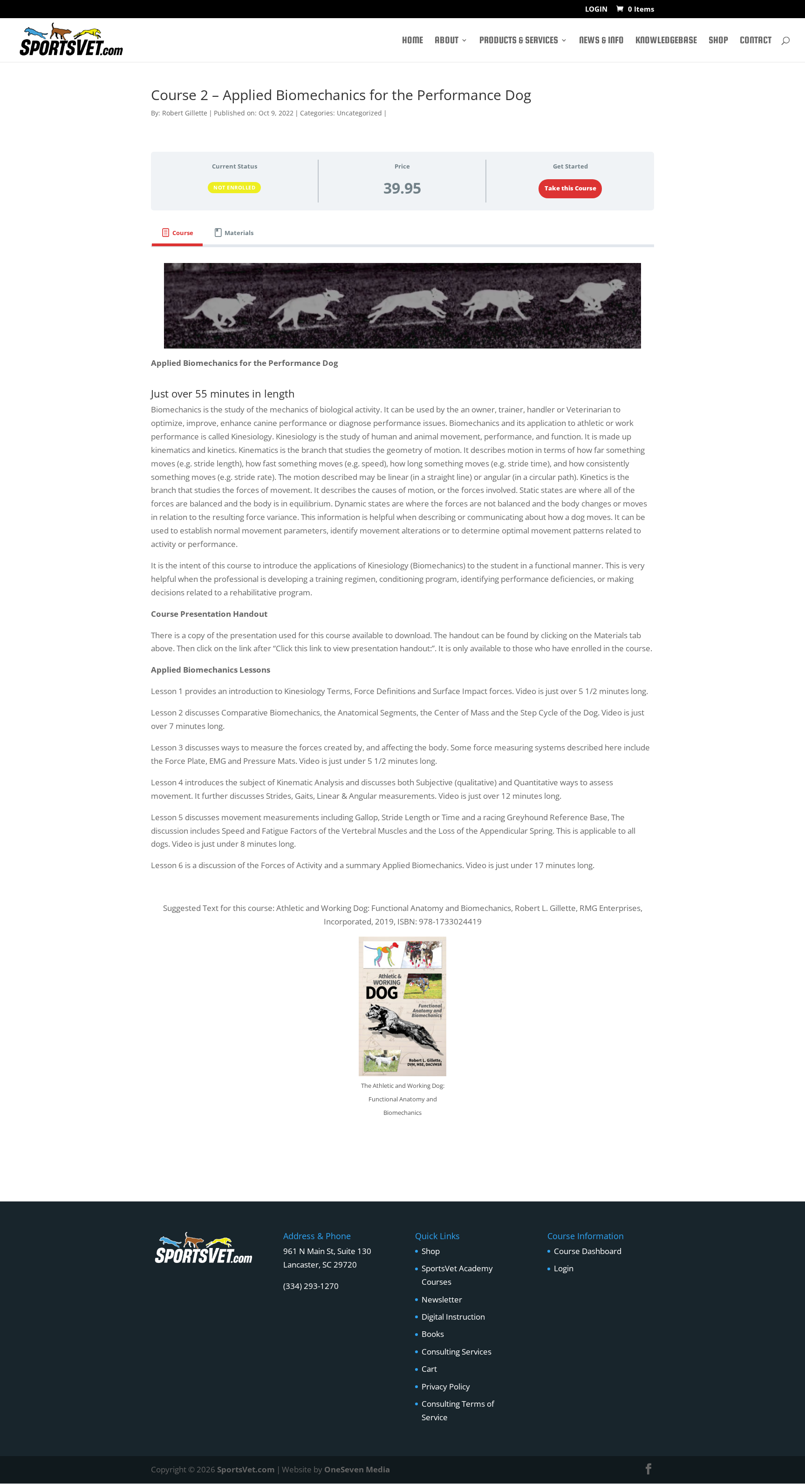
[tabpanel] (402, 705)
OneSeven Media (357, 1469)
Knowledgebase (666, 41)
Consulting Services (456, 1351)
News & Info (601, 41)
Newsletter (442, 1299)
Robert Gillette (184, 112)
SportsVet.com (246, 1469)
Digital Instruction (453, 1316)
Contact (755, 41)
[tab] (177, 233)
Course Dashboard (587, 1251)
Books (433, 1334)
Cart (429, 1368)
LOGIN (596, 9)
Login (563, 1268)
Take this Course (570, 188)
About (446, 41)
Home (412, 41)
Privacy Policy (446, 1386)
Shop (718, 41)
